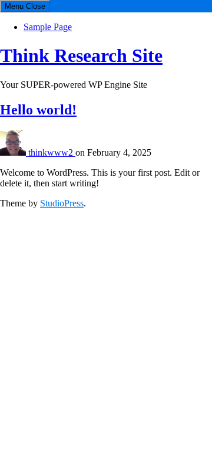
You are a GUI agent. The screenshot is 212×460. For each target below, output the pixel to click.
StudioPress (62, 203)
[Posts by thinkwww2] (14, 152)
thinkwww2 (51, 152)
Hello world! (38, 109)
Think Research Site (81, 55)
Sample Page (48, 27)
